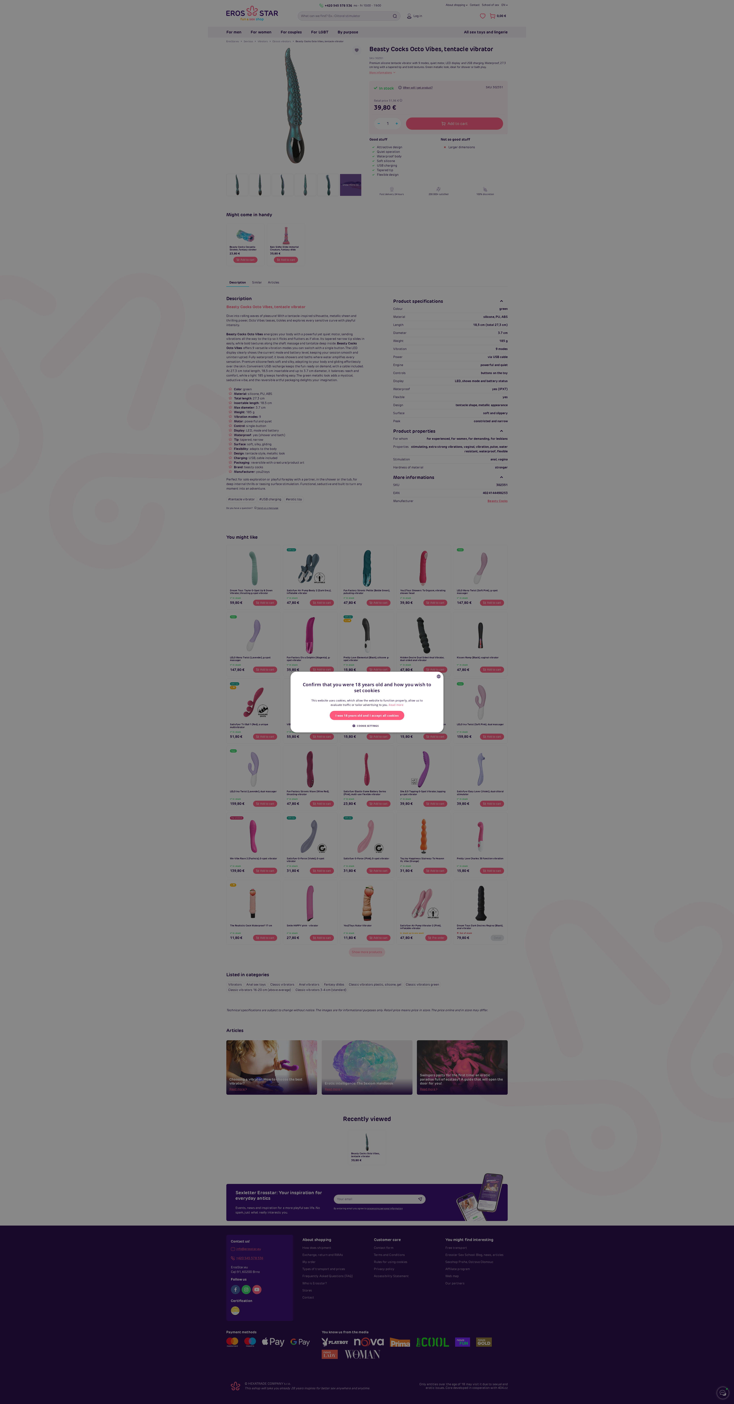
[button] (367, 726)
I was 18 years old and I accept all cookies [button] (367, 715)
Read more (396, 705)
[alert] (367, 702)
